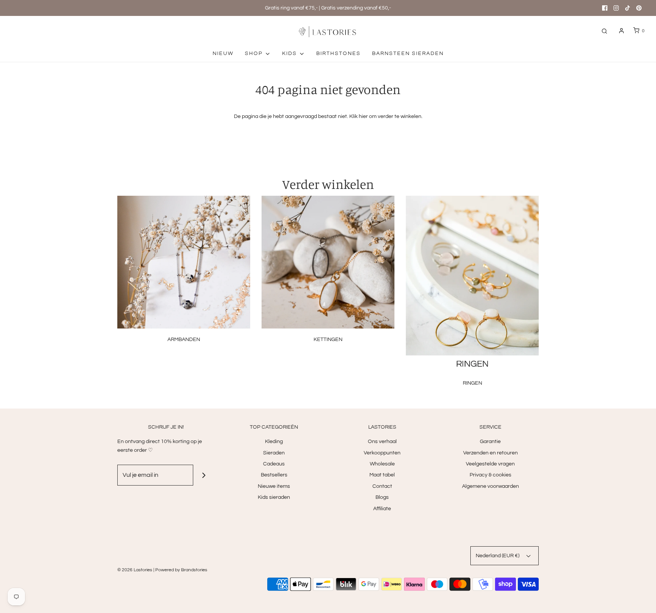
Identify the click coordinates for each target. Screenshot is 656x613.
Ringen (472, 383)
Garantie (490, 441)
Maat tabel (382, 475)
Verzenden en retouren (490, 453)
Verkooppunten (382, 453)
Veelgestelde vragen (490, 464)
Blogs (382, 497)
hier (363, 116)
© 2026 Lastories (134, 569)
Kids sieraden (274, 497)
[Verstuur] (203, 475)
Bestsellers (274, 475)
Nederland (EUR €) (498, 555)
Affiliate (382, 508)
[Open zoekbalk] (604, 31)
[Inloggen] (621, 31)
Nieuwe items (274, 486)
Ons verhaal (382, 441)
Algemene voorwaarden (490, 486)
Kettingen (328, 339)
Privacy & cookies (490, 475)
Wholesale (382, 464)
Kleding (274, 441)
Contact (382, 486)
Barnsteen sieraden (408, 53)
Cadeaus (274, 464)
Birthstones (338, 53)
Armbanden (183, 339)
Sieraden (274, 453)
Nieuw (223, 53)
